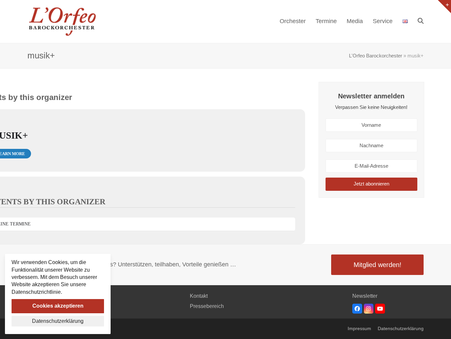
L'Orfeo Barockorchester (375, 55)
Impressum (359, 328)
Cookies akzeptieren (58, 306)
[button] (421, 21)
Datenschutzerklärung (401, 328)
